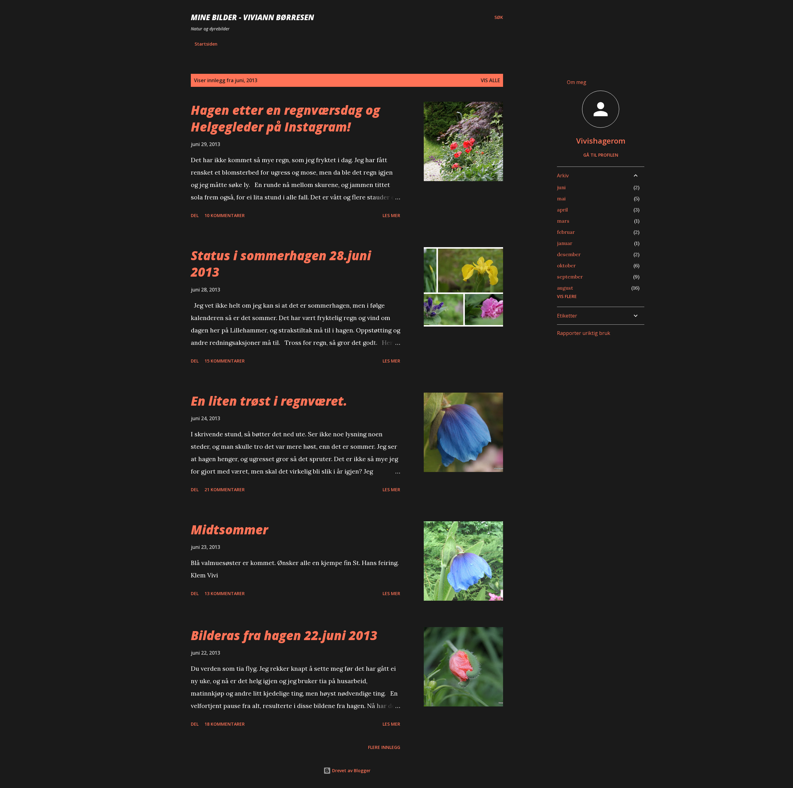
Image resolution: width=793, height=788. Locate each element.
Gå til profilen (600, 155)
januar (564, 243)
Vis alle (490, 80)
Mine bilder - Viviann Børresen (252, 17)
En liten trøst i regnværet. (269, 400)
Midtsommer (229, 529)
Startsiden (206, 44)
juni (561, 187)
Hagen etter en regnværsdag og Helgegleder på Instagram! (285, 118)
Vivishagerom (600, 141)
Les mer (391, 215)
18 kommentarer (224, 724)
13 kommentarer (224, 593)
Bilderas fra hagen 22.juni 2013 (284, 635)
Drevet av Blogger (350, 770)
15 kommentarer (224, 361)
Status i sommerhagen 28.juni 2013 (281, 263)
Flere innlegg (384, 747)
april (562, 210)
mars (563, 221)
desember (569, 254)
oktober (566, 265)
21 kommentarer (224, 489)
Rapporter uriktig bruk (583, 333)
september (570, 277)
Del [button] (195, 215)
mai (561, 198)
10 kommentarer (224, 215)
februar (566, 232)
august (565, 288)
